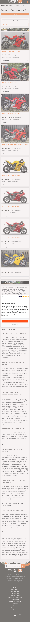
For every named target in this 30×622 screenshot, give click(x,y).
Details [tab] (24, 300)
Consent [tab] (5, 300)
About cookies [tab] (15, 300)
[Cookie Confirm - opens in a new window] (23, 296)
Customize (15, 324)
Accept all (15, 321)
